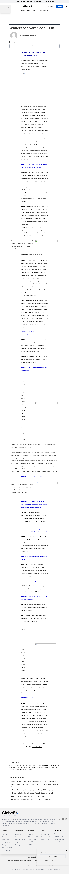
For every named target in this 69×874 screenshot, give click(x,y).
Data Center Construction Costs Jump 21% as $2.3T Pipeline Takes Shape (34, 786)
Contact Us (31, 844)
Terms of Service (46, 837)
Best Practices (6, 842)
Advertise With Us (33, 837)
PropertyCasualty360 (20, 860)
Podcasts (22, 1)
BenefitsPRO (29, 860)
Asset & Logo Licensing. (26, 769)
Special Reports (7, 847)
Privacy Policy (45, 839)
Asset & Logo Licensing (32, 840)
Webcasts (29, 1)
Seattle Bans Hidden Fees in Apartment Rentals (28, 796)
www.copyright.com (50, 765)
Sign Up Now (52, 856)
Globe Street (32, 35)
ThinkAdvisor (11, 860)
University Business (47, 865)
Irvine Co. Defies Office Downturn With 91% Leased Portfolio (32, 793)
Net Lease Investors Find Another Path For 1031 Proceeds (32, 799)
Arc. (19, 869)
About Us (31, 834)
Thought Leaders (49, 1)
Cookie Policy (45, 834)
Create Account (58, 836)
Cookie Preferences (55, 869)
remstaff (24, 35)
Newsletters (51, 6)
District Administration (33, 865)
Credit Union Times (36, 861)
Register (60, 6)
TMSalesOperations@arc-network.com (40, 767)
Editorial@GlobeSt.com (37, 746)
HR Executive (20, 865)
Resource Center (38, 1)
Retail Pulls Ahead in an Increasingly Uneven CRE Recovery (32, 790)
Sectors (4, 837)
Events (17, 1)
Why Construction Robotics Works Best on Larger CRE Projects (34, 781)
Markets (4, 834)
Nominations (6, 850)
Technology (5, 839)
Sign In (56, 833)
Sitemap (17, 845)
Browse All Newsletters (47, 861)
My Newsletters (58, 842)
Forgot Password (59, 839)
